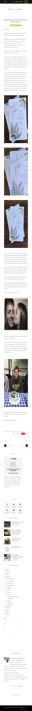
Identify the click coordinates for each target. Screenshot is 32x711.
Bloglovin (13, 512)
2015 (7, 576)
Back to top (23, 709)
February (9, 603)
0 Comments (21, 431)
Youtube (20, 512)
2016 (7, 574)
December (10, 578)
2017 (7, 572)
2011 (7, 614)
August (9, 587)
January (9, 605)
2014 (7, 607)
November (10, 581)
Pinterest (7, 512)
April (8, 601)
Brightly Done (16, 25)
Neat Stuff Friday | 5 (16, 547)
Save (24, 433)
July (8, 590)
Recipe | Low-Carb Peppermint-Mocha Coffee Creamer (16, 532)
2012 (7, 612)
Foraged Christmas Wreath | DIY (16, 539)
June (8, 592)
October (9, 583)
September (10, 585)
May (8, 594)
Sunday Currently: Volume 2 (11, 673)
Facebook (7, 506)
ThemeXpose (15, 707)
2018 (7, 569)
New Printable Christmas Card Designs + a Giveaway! (17, 556)
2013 (7, 609)
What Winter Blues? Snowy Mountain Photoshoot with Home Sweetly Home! (17, 660)
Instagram (20, 506)
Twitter (13, 506)
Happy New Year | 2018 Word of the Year (17, 523)
